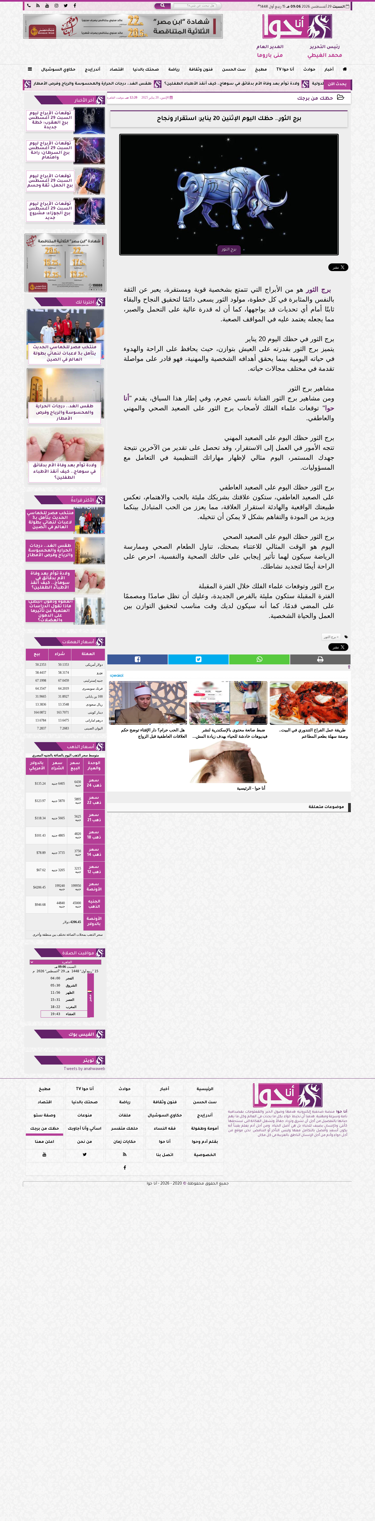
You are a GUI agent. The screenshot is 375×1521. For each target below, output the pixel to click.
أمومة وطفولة (205, 1129)
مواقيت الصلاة (78, 953)
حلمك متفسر (124, 1129)
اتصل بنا (164, 1155)
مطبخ (261, 70)
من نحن (84, 1142)
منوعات (84, 1116)
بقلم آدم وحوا (205, 1142)
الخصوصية (205, 1155)
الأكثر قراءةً (82, 500)
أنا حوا (164, 1142)
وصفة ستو (44, 1116)
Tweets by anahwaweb (84, 1069)
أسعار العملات (78, 642)
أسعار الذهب (80, 747)
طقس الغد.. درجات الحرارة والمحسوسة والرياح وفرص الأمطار (142, 84)
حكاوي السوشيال (58, 70)
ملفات (125, 1116)
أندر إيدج (92, 70)
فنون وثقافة (201, 70)
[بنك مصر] (123, 26)
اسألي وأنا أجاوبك (84, 1129)
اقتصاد (117, 70)
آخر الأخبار (84, 100)
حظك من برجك (315, 99)
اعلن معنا (44, 1142)
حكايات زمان (124, 1142)
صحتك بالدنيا (146, 70)
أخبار (329, 70)
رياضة (174, 70)
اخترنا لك (84, 302)
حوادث (309, 70)
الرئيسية (205, 1089)
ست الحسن (234, 70)
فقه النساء (165, 1129)
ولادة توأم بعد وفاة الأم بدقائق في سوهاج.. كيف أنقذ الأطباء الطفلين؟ (280, 84)
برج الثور (318, 289)
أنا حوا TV (285, 70)
